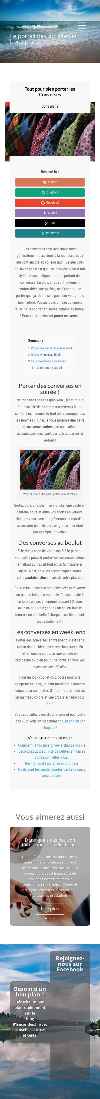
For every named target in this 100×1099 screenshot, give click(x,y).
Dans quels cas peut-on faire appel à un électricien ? (50, 844)
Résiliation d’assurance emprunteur (51, 763)
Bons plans (50, 106)
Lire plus (50, 909)
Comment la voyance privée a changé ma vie (51, 745)
